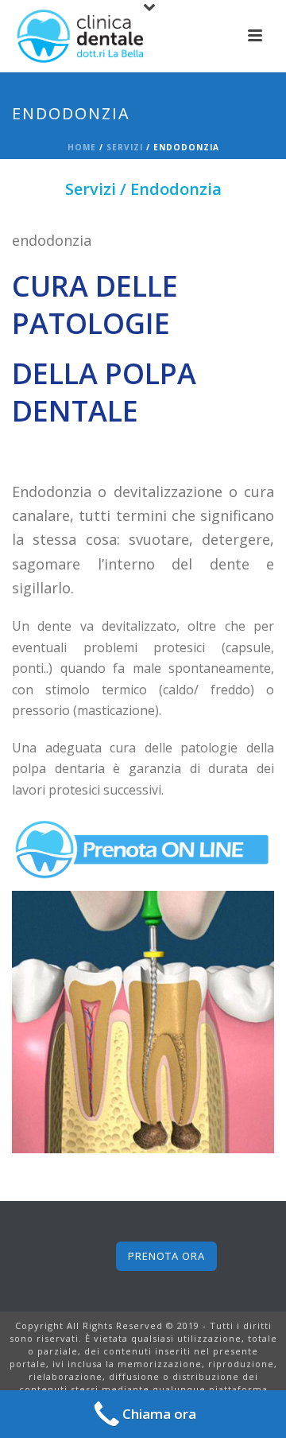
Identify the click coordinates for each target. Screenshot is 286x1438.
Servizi (124, 147)
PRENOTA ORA (166, 1256)
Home (82, 147)
